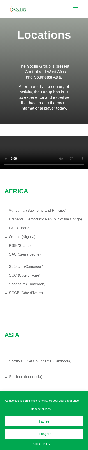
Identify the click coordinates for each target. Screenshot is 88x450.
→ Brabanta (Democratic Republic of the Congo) (43, 219)
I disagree (44, 434)
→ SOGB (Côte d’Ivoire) (24, 293)
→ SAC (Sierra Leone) (23, 254)
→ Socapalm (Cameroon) (25, 284)
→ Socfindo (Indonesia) (23, 377)
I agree (44, 421)
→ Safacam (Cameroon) (24, 266)
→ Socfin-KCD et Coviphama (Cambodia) (38, 361)
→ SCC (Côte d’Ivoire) (22, 275)
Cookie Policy (41, 444)
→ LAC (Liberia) (17, 228)
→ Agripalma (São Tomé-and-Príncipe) (35, 210)
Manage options (41, 409)
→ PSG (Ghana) (18, 246)
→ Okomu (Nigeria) (20, 237)
